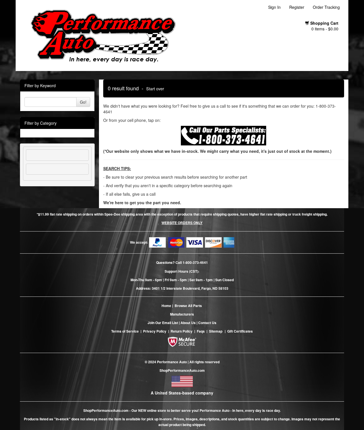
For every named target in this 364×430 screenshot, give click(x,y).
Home (166, 305)
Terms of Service (125, 331)
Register (296, 7)
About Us (188, 322)
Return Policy (182, 331)
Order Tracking (326, 7)
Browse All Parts (188, 305)
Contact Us (207, 322)
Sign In (274, 7)
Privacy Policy (154, 331)
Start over (155, 88)
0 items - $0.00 (324, 29)
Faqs (201, 331)
